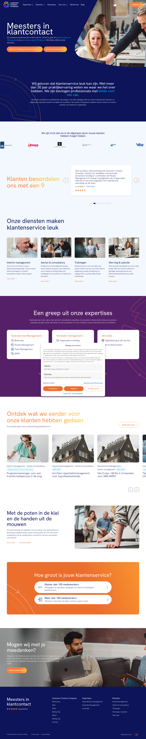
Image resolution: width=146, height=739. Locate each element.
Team (54, 708)
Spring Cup (56, 719)
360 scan (115, 715)
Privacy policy (35, 734)
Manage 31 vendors (49, 383)
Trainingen (116, 708)
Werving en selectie (119, 712)
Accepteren (53, 389)
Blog (82, 5)
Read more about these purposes (93, 383)
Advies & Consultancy (120, 705)
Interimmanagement (120, 701)
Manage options (94, 389)
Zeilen (54, 715)
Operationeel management (92, 701)
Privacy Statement (77, 393)
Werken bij (74, 5)
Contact (55, 722)
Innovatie (85, 708)
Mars (130, 734)
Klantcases (51, 5)
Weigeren (73, 389)
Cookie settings (45, 734)
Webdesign (124, 734)
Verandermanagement (90, 705)
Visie (53, 705)
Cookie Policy (67, 393)
